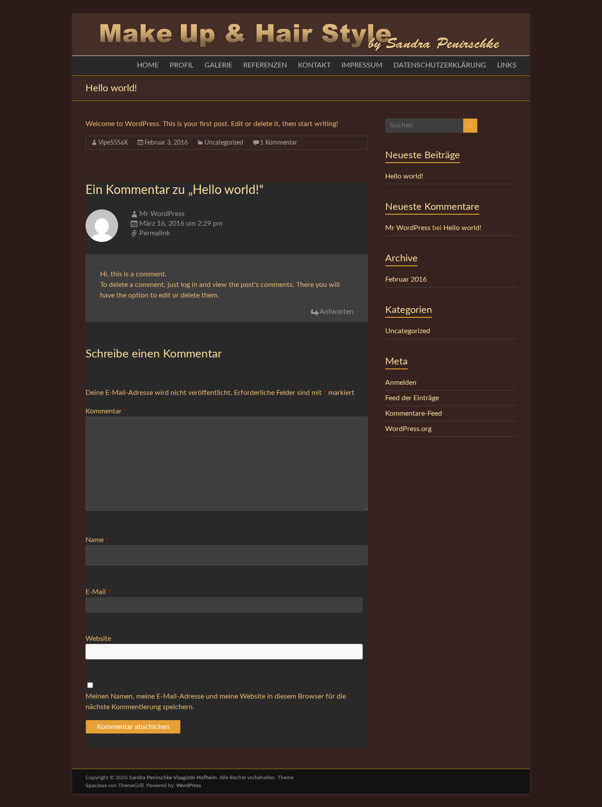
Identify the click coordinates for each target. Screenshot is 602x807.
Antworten (336, 311)
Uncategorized (223, 143)
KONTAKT (314, 65)
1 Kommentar (278, 143)
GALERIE (218, 65)
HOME (148, 65)
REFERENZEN (265, 65)
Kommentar (105, 411)
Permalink (154, 233)
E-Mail (98, 591)
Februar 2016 (406, 279)
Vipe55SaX (113, 143)
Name (96, 539)
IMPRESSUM (362, 65)
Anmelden (400, 382)
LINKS (507, 65)
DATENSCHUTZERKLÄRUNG (440, 65)
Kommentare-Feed (413, 413)
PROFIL (181, 65)
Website (98, 638)
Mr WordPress (162, 213)
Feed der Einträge (412, 398)
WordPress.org (408, 428)
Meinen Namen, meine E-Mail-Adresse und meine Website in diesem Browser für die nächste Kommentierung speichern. (215, 701)
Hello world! (404, 176)
